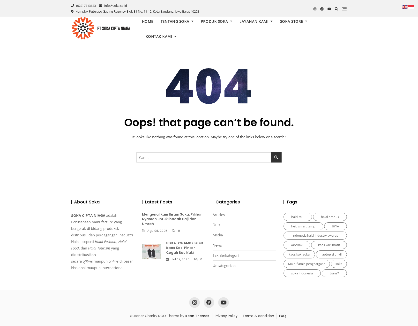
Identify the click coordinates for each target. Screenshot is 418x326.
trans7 (334, 273)
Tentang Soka (175, 21)
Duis (216, 224)
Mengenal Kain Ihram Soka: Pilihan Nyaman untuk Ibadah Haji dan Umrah (172, 219)
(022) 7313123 (85, 5)
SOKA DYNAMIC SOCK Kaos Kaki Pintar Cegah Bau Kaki (184, 248)
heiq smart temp (303, 226)
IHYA (335, 226)
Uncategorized (225, 265)
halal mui (297, 217)
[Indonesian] (411, 6)
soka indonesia (302, 273)
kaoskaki (297, 245)
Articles (219, 214)
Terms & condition (258, 315)
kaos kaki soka (299, 254)
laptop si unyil (331, 254)
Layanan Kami (254, 21)
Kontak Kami (159, 36)
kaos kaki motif (329, 245)
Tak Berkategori (226, 255)
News (217, 245)
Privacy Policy (226, 315)
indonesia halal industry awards (315, 235)
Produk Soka (214, 21)
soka (339, 264)
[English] (405, 6)
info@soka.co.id (115, 5)
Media (218, 235)
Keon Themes (197, 315)
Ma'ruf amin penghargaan (306, 264)
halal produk (330, 217)
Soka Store (291, 21)
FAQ (282, 315)
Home (147, 21)
